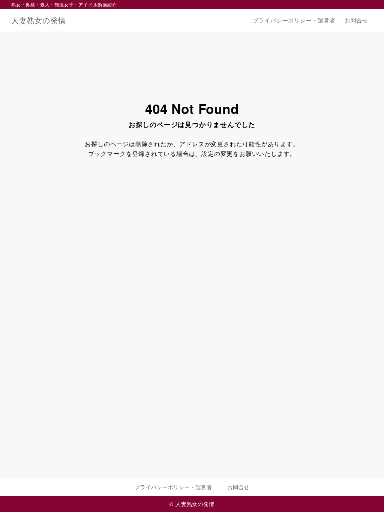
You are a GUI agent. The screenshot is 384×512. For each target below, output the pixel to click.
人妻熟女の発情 (38, 20)
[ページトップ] (367, 495)
